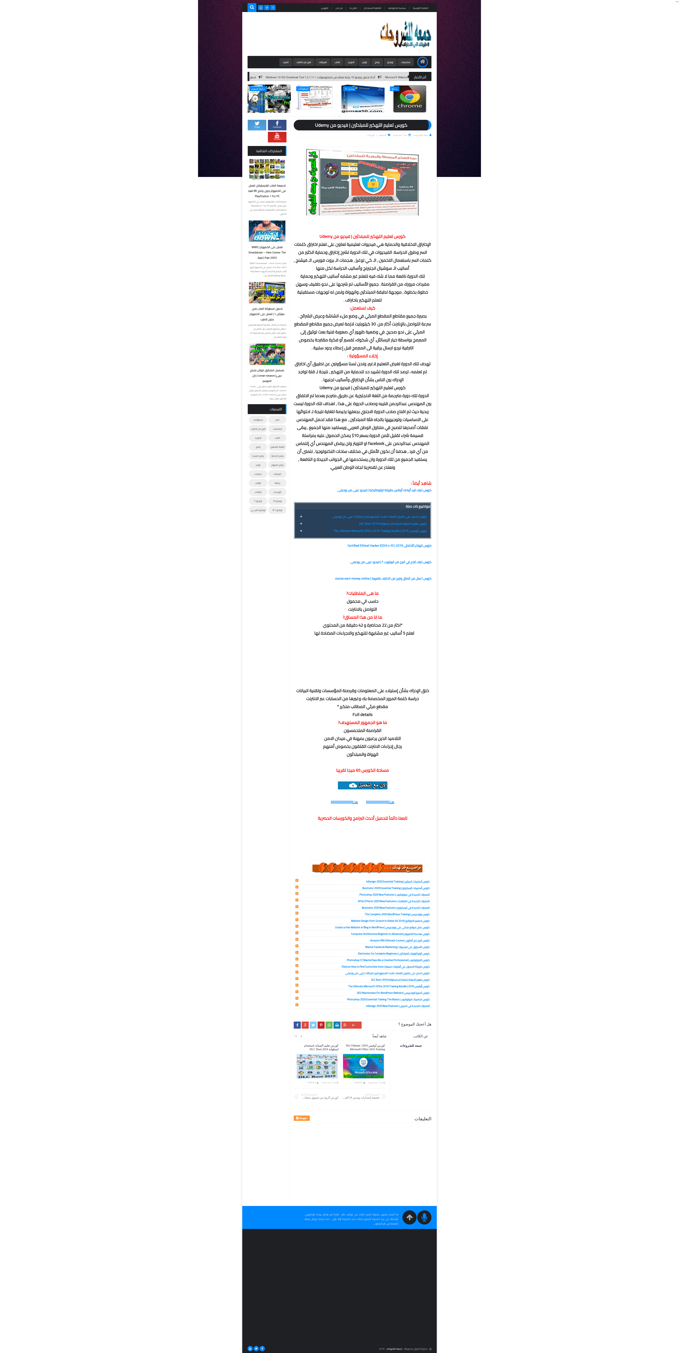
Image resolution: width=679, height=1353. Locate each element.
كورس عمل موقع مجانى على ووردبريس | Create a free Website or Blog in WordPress (382, 927)
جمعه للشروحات (394, 1348)
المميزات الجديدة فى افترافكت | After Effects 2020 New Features (394, 901)
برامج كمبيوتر (277, 465)
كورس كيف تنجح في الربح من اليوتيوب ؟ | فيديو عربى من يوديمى (390, 562)
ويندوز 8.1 (277, 510)
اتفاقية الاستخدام (372, 8)
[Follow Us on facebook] (262, 1348)
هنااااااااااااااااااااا (344, 802)
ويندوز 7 (258, 501)
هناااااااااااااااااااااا (380, 802)
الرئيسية (382, 135)
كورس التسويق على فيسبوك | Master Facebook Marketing (397, 947)
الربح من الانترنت (303, 62)
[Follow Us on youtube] (250, 1348)
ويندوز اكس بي (258, 510)
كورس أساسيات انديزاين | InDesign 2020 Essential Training (398, 881)
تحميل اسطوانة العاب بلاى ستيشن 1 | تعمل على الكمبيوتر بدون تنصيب (267, 314)
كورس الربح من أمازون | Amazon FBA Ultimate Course (400, 940)
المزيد (286, 62)
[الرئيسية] (422, 62)
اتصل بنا (353, 8)
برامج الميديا (258, 456)
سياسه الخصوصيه (397, 8)
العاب (337, 62)
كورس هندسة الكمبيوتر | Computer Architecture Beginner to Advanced (390, 933)
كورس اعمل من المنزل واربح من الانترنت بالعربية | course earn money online (383, 578)
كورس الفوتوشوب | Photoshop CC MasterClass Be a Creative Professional (388, 960)
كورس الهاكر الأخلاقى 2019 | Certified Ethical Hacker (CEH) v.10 (389, 545)
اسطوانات (258, 420)
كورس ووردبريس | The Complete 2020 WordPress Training (397, 914)
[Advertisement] (312, 34)
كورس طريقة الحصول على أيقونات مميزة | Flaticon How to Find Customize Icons (386, 966)
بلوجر (364, 62)
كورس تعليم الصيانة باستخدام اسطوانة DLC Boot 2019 (393, 523)
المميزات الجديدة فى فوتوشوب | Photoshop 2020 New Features (394, 894)
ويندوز (390, 62)
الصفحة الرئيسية (420, 8)
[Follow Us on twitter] (256, 1348)
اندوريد (351, 62)
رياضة (277, 483)
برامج (377, 62)
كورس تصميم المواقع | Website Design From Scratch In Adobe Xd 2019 (390, 920)
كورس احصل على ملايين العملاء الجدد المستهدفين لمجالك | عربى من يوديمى (379, 516)
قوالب (258, 483)
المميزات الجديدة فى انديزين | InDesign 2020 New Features (398, 1005)
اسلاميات (405, 62)
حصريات (258, 474)
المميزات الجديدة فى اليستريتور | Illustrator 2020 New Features (396, 907)
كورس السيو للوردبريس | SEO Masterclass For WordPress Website (393, 992)
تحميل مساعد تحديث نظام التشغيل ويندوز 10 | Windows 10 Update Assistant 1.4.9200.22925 (348, 77)
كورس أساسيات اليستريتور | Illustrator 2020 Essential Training (396, 888)
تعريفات (323, 62)
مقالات (258, 492)
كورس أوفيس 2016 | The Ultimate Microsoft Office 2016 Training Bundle (380, 531)
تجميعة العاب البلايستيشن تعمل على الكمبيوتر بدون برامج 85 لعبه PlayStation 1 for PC (267, 191)
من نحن (339, 8)
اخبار (277, 420)
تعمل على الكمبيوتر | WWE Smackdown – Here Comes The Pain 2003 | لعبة (267, 252)
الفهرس (324, 8)
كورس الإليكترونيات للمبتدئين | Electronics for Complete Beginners (394, 953)
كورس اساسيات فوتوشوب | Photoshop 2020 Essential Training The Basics (388, 999)
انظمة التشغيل (277, 447)
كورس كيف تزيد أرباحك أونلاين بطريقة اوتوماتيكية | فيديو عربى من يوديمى (384, 490)
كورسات (371, 135)
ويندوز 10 (277, 501)
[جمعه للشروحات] (405, 50)
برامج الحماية (277, 456)
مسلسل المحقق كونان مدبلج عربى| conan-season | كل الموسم (267, 375)
